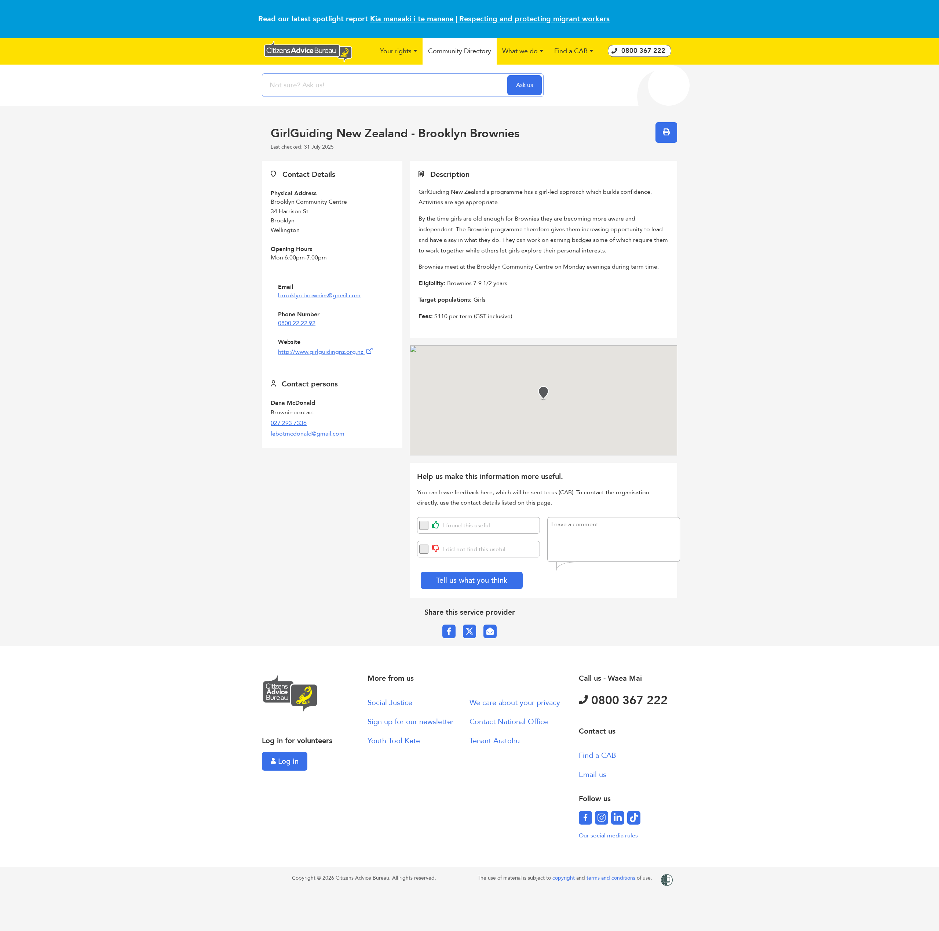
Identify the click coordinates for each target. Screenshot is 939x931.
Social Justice (390, 703)
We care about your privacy (515, 703)
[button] (398, 51)
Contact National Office (509, 722)
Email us (592, 774)
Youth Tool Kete (394, 741)
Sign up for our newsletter (411, 722)
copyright (564, 877)
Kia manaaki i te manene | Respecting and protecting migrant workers (490, 19)
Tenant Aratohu (495, 741)
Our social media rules (608, 836)
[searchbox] (385, 85)
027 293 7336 (289, 423)
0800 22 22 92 (296, 323)
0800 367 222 (628, 700)
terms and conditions (612, 877)
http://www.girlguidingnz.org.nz (321, 352)
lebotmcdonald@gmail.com (307, 434)
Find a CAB (597, 755)
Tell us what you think (471, 580)
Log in (287, 761)
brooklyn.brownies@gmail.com (319, 295)
